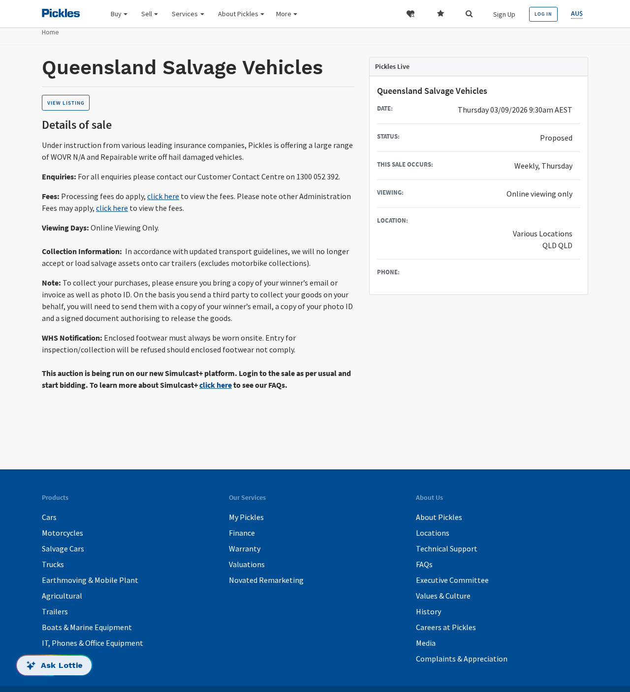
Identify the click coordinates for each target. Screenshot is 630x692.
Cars (49, 517)
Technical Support (446, 548)
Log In (543, 14)
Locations (432, 533)
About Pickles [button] (238, 13)
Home (50, 32)
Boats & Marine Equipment (87, 627)
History (428, 611)
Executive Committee (452, 580)
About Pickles (439, 517)
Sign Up (504, 14)
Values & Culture (443, 596)
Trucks (53, 564)
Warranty (244, 548)
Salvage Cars (63, 548)
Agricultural (62, 596)
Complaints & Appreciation (461, 658)
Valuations (247, 564)
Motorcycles (62, 533)
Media (426, 643)
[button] (410, 14)
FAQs (424, 564)
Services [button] (185, 13)
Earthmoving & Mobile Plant (90, 580)
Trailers (55, 611)
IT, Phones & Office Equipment (92, 643)
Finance (242, 533)
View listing (66, 102)
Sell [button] (146, 13)
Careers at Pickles (446, 627)
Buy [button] (116, 13)
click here (163, 196)
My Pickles (246, 517)
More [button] (283, 13)
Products (358, 39)
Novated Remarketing (266, 580)
